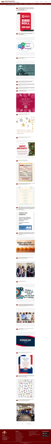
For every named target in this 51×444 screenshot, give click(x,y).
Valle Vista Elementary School (19, 438)
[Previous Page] (17, 423)
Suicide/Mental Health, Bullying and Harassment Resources (34, 435)
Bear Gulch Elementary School (19, 433)
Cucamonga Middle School (19, 439)
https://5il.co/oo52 (30, 81)
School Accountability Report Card (33, 433)
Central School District (9, 5)
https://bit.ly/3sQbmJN (21, 34)
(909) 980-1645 (5, 439)
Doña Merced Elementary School (19, 437)
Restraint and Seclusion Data (32, 432)
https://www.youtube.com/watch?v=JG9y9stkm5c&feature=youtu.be (26, 305)
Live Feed (14, 5)
